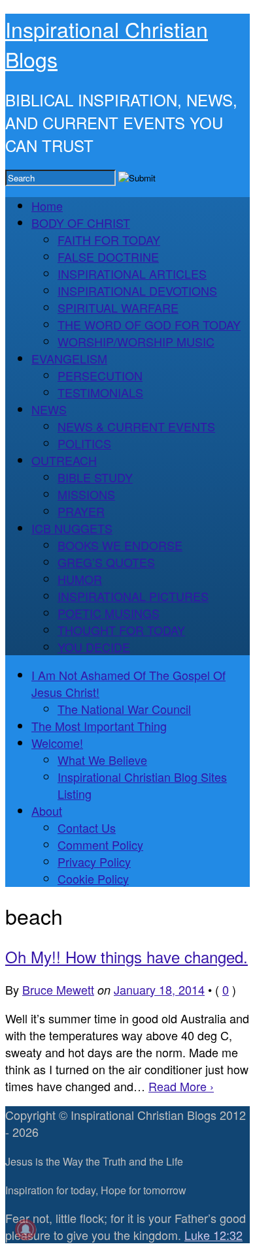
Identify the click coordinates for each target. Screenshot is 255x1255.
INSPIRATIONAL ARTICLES (132, 273)
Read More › (181, 1085)
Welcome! (57, 742)
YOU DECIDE (94, 646)
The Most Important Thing (99, 725)
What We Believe (102, 759)
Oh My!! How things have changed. (126, 956)
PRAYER (81, 511)
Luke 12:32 (213, 1234)
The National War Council (124, 708)
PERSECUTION (100, 375)
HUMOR (80, 578)
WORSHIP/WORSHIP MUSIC (136, 341)
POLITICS (84, 443)
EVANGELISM (69, 358)
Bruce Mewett (58, 989)
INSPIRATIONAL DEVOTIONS (137, 290)
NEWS (49, 409)
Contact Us (87, 827)
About (46, 810)
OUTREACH (64, 460)
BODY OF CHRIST (80, 222)
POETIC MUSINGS (109, 612)
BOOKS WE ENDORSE (120, 544)
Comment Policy (100, 844)
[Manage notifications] (25, 1229)
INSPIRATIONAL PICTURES (133, 595)
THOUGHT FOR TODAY (121, 629)
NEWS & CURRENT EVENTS (136, 426)
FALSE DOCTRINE (108, 256)
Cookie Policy (93, 878)
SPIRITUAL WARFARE (118, 307)
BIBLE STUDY (95, 477)
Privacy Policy (94, 861)
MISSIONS (86, 494)
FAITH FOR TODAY (109, 239)
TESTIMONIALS (100, 392)
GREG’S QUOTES (106, 561)
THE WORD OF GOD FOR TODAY (149, 324)
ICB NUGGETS (71, 527)
